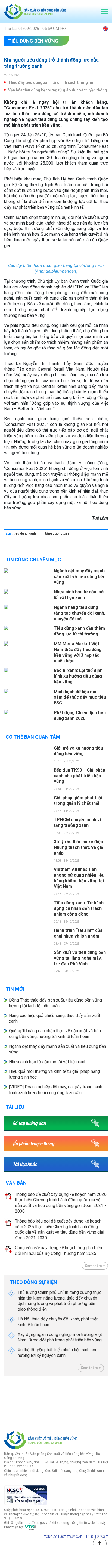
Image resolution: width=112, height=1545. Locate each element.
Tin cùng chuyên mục (33, 560)
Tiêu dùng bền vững (33, 41)
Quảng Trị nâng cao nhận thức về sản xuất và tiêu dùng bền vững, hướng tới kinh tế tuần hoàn (55, 1033)
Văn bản (16, 1183)
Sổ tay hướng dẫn (29, 1123)
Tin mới (15, 989)
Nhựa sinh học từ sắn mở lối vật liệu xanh (47, 1061)
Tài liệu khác (25, 1164)
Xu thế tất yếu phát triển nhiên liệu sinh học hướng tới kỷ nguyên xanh (57, 1352)
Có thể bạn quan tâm (33, 737)
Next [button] (105, 1398)
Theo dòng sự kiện (33, 1282)
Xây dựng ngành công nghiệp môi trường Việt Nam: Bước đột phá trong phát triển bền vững (60, 1337)
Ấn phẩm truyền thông (34, 1143)
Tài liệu (15, 1107)
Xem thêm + (95, 1266)
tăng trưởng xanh (58, 533)
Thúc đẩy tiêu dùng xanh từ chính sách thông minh (53, 82)
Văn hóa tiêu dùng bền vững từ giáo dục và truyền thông (57, 90)
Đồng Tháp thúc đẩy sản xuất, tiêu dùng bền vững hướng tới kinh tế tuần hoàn (55, 1002)
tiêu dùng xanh (25, 533)
